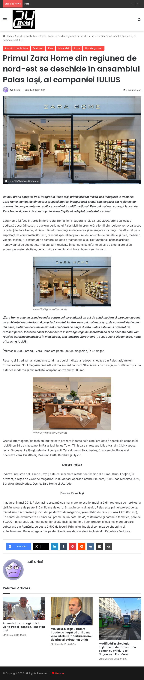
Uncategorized (93, 48)
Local (77, 48)
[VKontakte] (90, 546)
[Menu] (5, 21)
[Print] (108, 546)
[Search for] (139, 21)
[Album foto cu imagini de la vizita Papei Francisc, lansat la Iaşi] (24, 608)
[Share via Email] (99, 546)
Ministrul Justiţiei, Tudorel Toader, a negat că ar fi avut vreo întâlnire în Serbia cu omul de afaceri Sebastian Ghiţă (72, 634)
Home (9, 36)
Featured (38, 48)
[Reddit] (81, 546)
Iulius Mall (63, 48)
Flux (50, 48)
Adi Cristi (15, 90)
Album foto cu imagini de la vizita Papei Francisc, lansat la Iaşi (24, 626)
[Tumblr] (63, 546)
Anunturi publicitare (26, 36)
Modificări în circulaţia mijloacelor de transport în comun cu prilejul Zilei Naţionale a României (117, 649)
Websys (59, 673)
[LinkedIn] (54, 546)
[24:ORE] (24, 19)
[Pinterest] (72, 546)
